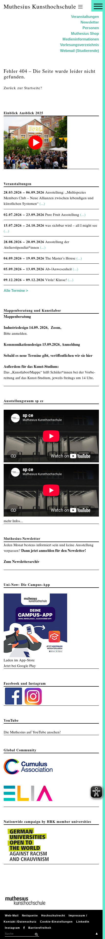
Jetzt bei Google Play (20, 665)
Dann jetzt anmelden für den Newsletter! (53, 550)
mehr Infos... (13, 520)
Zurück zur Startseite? (23, 87)
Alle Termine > (16, 290)
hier (89, 355)
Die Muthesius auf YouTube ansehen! (32, 731)
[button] (36, 934)
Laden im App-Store (19, 659)
